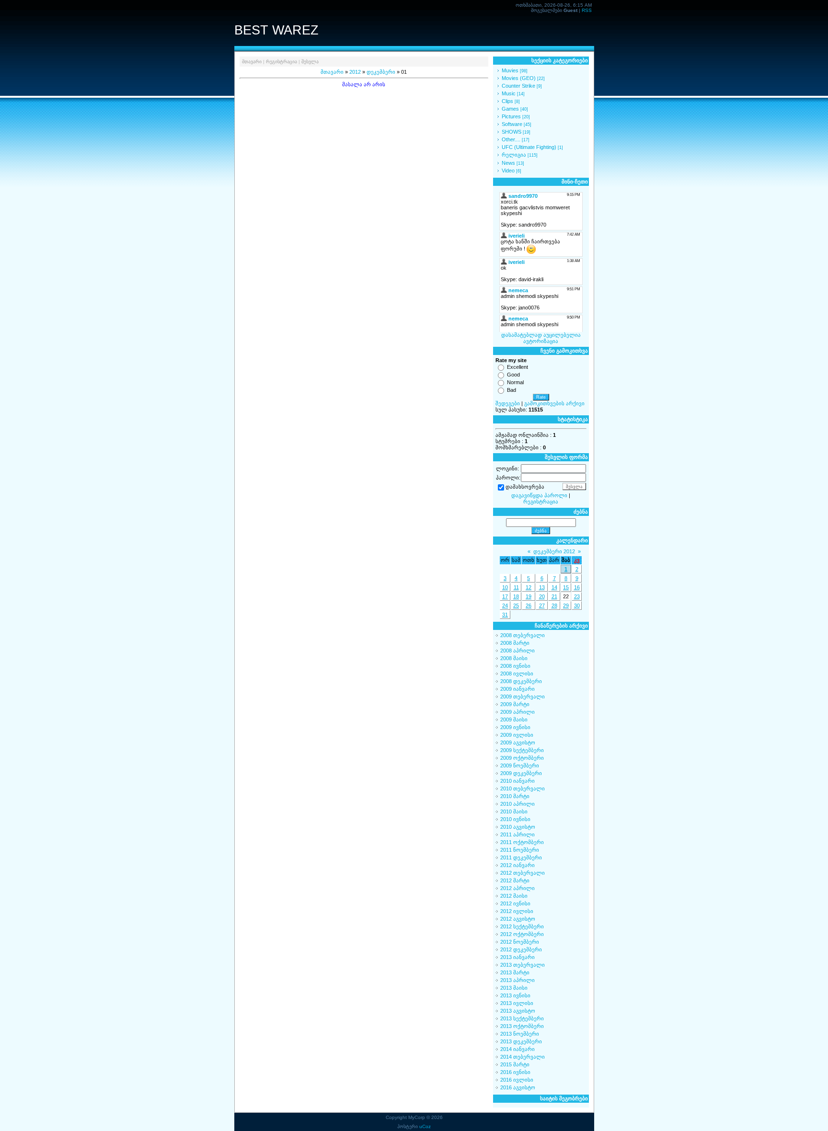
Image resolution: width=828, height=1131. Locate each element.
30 (577, 605)
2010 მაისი (514, 811)
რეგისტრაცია (281, 61)
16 (577, 587)
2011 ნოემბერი (519, 850)
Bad (511, 390)
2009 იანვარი (517, 689)
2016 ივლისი (516, 1080)
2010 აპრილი (517, 804)
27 (542, 605)
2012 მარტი (514, 880)
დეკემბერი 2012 (554, 551)
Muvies (510, 70)
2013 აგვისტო (517, 1011)
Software (512, 124)
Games (510, 109)
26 (528, 605)
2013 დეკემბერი (521, 1041)
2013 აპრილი (517, 980)
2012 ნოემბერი (519, 942)
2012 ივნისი (515, 903)
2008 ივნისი (515, 666)
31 (505, 614)
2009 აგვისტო (517, 742)
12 (528, 587)
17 (505, 596)
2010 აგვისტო (517, 827)
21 (554, 596)
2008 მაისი (514, 658)
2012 (355, 72)
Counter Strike (518, 86)
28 (554, 605)
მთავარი (252, 61)
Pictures (511, 116)
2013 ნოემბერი (519, 1034)
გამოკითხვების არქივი (554, 403)
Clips (507, 101)
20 (542, 596)
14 (554, 587)
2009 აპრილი (517, 712)
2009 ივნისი (515, 727)
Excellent (517, 367)
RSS (587, 10)
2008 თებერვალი (522, 635)
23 (577, 596)
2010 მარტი (514, 796)
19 (528, 596)
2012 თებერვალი (522, 873)
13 (542, 587)
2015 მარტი (514, 1064)
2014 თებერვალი (522, 1057)
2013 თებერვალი (522, 965)
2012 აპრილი (517, 888)
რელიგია (514, 155)
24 (505, 605)
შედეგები (507, 403)
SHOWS (511, 132)
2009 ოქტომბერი (522, 758)
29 (566, 605)
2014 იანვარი (517, 1049)
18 (516, 596)
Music (509, 93)
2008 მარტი (514, 643)
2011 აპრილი (517, 834)
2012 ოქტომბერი (522, 934)
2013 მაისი (514, 988)
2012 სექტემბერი (522, 926)
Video (508, 170)
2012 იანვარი (517, 865)
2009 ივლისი (516, 735)
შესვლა (310, 61)
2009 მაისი (514, 719)
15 (566, 587)
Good (513, 374)
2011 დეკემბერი (521, 857)
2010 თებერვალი (522, 788)
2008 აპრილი (517, 650)
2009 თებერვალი (522, 696)
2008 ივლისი (516, 673)
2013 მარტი (514, 972)
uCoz (425, 1126)
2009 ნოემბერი (519, 765)
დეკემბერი (381, 72)
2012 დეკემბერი (521, 949)
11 (516, 587)
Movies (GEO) (519, 78)
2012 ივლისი (516, 911)
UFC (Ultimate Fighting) (529, 147)
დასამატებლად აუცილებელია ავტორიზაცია (541, 338)
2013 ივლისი (516, 1003)
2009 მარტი (514, 704)
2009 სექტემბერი (522, 750)
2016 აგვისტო (517, 1087)
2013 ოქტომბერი (522, 1026)
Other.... (511, 139)
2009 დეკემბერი (521, 773)
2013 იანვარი (517, 957)
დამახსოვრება (525, 487)
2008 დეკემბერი (521, 681)
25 (516, 605)
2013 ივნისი (515, 995)
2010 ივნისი (515, 819)
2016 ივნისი (515, 1072)
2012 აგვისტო (517, 919)
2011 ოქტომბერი (522, 842)
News (508, 163)
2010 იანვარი (517, 781)
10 (505, 587)
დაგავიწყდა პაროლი (539, 495)
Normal (515, 382)
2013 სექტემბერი (522, 1018)
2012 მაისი (514, 896)
